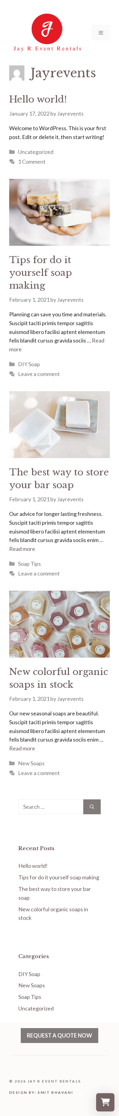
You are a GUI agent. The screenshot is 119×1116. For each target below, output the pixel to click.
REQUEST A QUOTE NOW (59, 1035)
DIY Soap (29, 364)
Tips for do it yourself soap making (40, 272)
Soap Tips (29, 563)
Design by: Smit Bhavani (41, 1092)
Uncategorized (35, 151)
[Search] (92, 806)
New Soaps (31, 763)
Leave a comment (39, 373)
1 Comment (31, 161)
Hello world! (38, 99)
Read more (22, 548)
